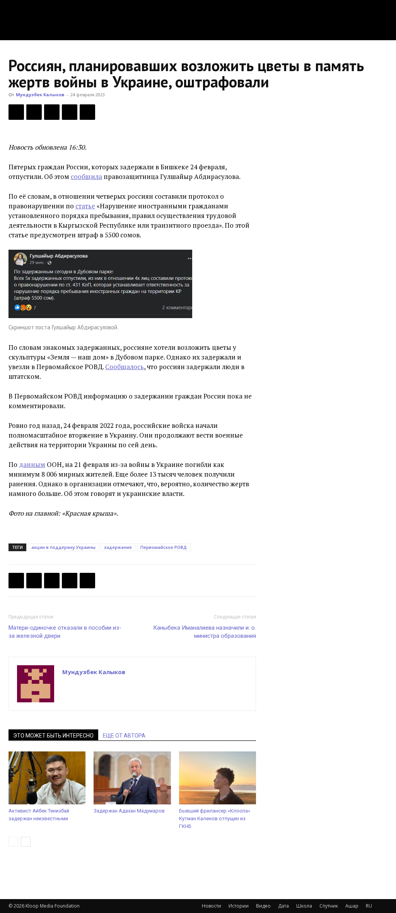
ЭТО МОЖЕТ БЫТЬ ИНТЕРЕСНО (53, 735)
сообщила (86, 176)
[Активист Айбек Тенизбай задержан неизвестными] (47, 777)
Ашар (351, 906)
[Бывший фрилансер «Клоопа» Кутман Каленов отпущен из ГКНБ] (217, 777)
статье (85, 205)
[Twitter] (34, 112)
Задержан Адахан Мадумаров (129, 811)
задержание (118, 547)
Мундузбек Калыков (40, 94)
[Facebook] (16, 112)
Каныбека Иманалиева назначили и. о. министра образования (204, 631)
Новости (211, 906)
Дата (283, 906)
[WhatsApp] (87, 112)
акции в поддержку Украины (63, 547)
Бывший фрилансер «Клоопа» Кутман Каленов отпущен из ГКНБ (214, 818)
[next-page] (26, 842)
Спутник (328, 906)
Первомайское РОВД (163, 547)
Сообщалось (124, 366)
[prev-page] (13, 842)
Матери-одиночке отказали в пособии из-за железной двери (65, 631)
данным (32, 464)
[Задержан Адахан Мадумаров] (132, 777)
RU (369, 906)
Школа (304, 906)
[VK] (52, 112)
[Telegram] (69, 112)
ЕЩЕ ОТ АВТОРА (124, 735)
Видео (263, 906)
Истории (239, 906)
